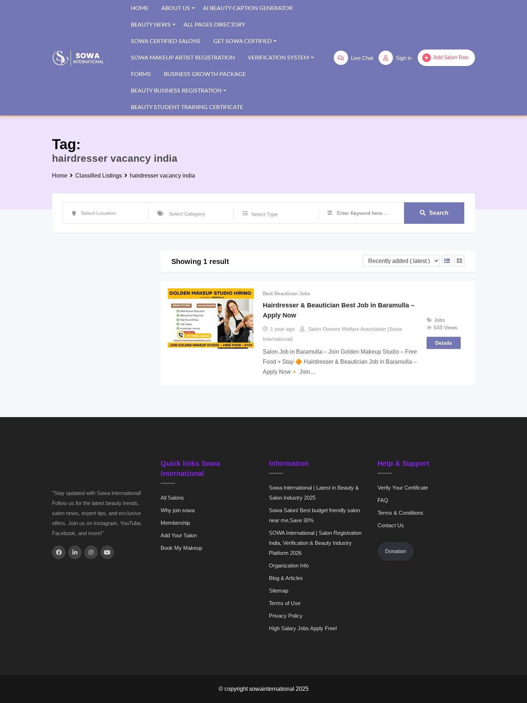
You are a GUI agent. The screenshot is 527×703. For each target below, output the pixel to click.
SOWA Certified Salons (165, 41)
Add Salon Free (451, 57)
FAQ (383, 500)
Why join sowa (178, 510)
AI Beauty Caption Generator (248, 8)
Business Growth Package (205, 74)
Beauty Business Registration (176, 91)
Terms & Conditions (400, 513)
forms (141, 74)
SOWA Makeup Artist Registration (183, 58)
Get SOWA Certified (242, 41)
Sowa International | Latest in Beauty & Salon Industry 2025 (314, 493)
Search (438, 213)
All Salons (172, 498)
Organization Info (289, 565)
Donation (395, 551)
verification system (278, 58)
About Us (175, 8)
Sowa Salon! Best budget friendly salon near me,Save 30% (314, 515)
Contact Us (391, 525)
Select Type (264, 214)
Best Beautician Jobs (286, 293)
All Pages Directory (214, 25)
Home (139, 8)
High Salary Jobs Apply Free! (303, 628)
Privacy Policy (286, 616)
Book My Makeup (181, 548)
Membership (175, 523)
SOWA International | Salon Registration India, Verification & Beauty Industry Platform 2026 (315, 543)
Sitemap (278, 591)
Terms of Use (284, 603)
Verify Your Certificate (403, 488)
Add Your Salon (179, 535)
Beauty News (151, 25)
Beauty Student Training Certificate (187, 107)
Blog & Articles (286, 578)
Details (443, 343)
